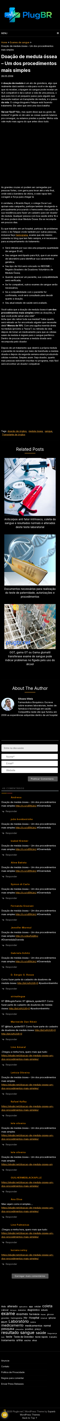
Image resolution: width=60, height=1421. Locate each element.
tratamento (8, 1340)
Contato (5, 1366)
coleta (47, 1306)
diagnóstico (33, 1309)
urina (19, 1340)
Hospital (34, 1317)
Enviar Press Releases (12, 1384)
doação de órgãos (17, 431)
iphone (52, 1318)
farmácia (34, 1314)
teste (9, 1336)
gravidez (5, 1318)
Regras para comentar (12, 1378)
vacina (27, 1340)
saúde (41, 1332)
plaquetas (20, 1329)
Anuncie (5, 1360)
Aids (3, 1306)
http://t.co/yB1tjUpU (26, 805)
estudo (44, 1310)
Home (4, 42)
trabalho (53, 1337)
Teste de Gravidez (24, 1336)
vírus (34, 1340)
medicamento (12, 1325)
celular (37, 1306)
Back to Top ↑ (29, 1418)
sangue (48, 431)
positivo (29, 1329)
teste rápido (41, 1337)
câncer (5, 1310)
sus (2, 1337)
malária (33, 1322)
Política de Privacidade (13, 1372)
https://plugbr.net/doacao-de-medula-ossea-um (27, 1164)
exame (8, 1313)
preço (38, 1329)
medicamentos (33, 1325)
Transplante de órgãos (13, 434)
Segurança (52, 1333)
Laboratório (19, 1321)
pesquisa (7, 1328)
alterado (12, 1306)
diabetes (22, 1310)
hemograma (22, 235)
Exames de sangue (19, 42)
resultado (10, 1332)
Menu (4, 33)
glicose (50, 1314)
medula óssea (36, 431)
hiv (25, 1317)
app (31, 1306)
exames (22, 1314)
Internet (44, 1318)
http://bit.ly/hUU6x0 (27, 983)
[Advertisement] (30, 156)
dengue (13, 1310)
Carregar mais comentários (30, 1276)
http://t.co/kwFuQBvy (27, 936)
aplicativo (23, 1307)
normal (47, 1325)
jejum (4, 1321)
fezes (43, 1314)
